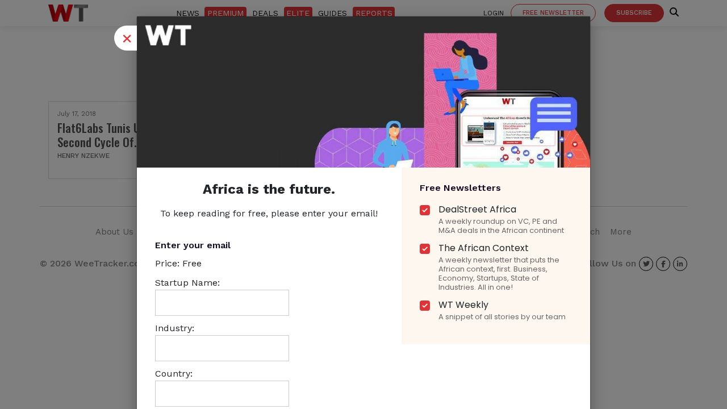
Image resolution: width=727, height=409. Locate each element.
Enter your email (193, 245)
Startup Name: (187, 282)
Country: (174, 373)
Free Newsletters (460, 187)
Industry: (174, 328)
